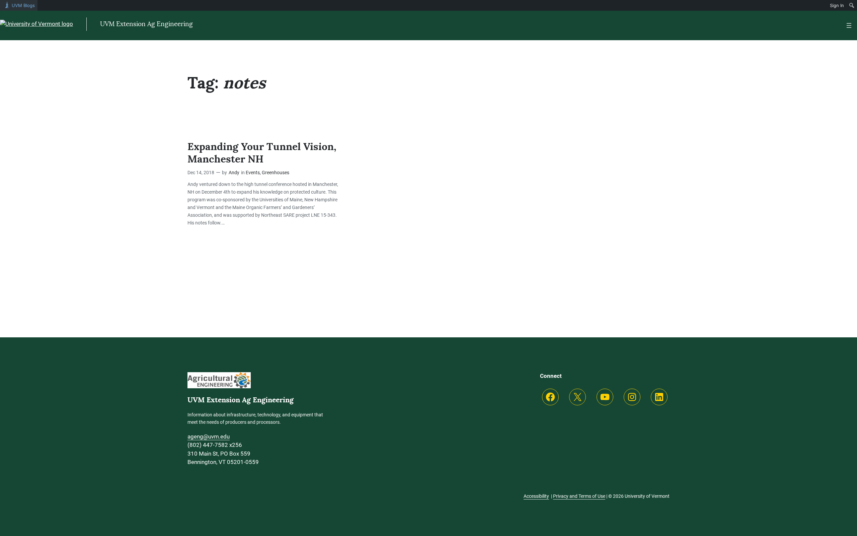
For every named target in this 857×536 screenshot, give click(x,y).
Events (253, 173)
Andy (234, 173)
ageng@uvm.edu (208, 436)
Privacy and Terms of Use (579, 496)
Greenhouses (275, 173)
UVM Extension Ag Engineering (146, 24)
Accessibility (536, 496)
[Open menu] (849, 25)
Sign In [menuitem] (837, 5)
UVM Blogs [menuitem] (23, 5)
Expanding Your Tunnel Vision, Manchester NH (261, 152)
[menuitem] (852, 5)
